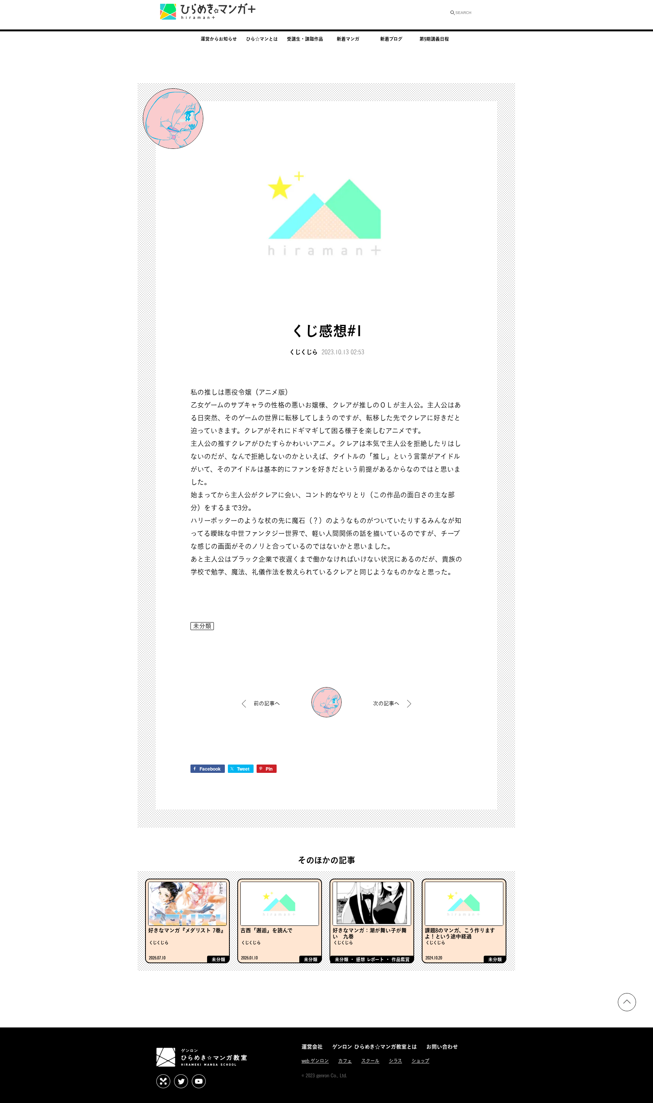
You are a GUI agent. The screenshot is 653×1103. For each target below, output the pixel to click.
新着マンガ (348, 39)
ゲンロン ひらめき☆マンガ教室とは (374, 1046)
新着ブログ (391, 39)
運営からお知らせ (219, 39)
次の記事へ (386, 703)
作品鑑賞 (400, 959)
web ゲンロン (315, 1061)
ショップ (420, 1061)
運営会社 (312, 1046)
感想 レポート (370, 959)
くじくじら (303, 352)
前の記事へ (267, 703)
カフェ (345, 1061)
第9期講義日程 (434, 39)
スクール (370, 1061)
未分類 (202, 626)
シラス (395, 1061)
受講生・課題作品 (305, 39)
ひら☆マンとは (262, 39)
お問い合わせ (442, 1046)
